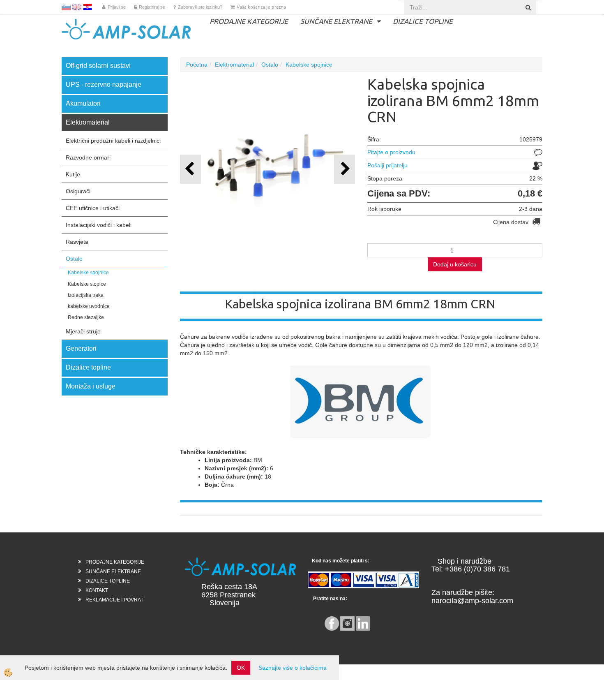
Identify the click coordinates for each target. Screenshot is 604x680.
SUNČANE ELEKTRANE (336, 21)
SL (66, 7)
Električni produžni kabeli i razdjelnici (113, 140)
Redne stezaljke (86, 317)
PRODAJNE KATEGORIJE (249, 21)
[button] (344, 169)
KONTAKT (96, 590)
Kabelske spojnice (88, 272)
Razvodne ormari (88, 157)
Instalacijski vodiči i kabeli (98, 225)
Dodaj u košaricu (455, 264)
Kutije (73, 174)
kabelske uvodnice (89, 306)
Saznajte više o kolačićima (292, 667)
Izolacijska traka (86, 295)
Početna (196, 64)
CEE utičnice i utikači (93, 208)
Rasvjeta (77, 241)
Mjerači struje (83, 331)
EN (76, 7)
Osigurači (78, 191)
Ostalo (74, 258)
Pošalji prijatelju (387, 165)
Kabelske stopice (87, 284)
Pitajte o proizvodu (391, 152)
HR (87, 7)
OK (241, 667)
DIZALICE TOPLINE (423, 21)
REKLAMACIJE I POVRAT (114, 600)
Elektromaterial (234, 64)
